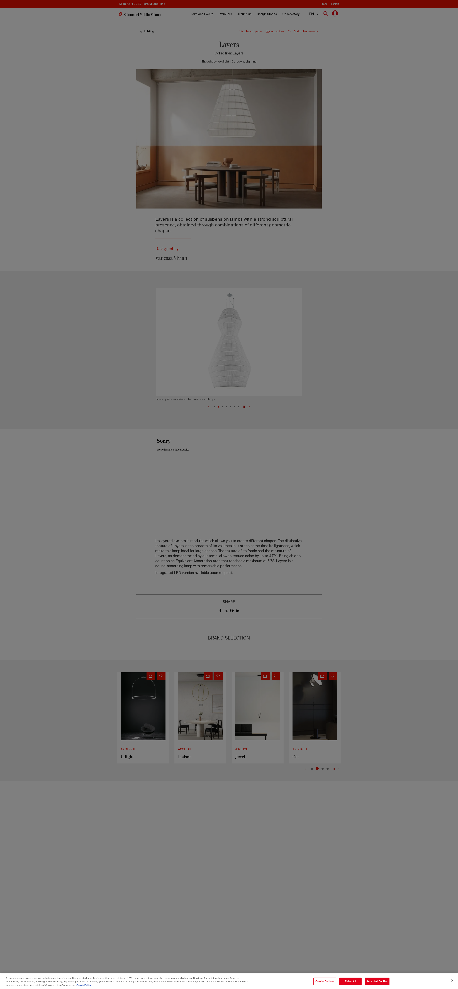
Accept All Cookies (377, 981)
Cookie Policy (83, 985)
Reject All (350, 981)
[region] (229, 981)
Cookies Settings (324, 981)
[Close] (452, 980)
